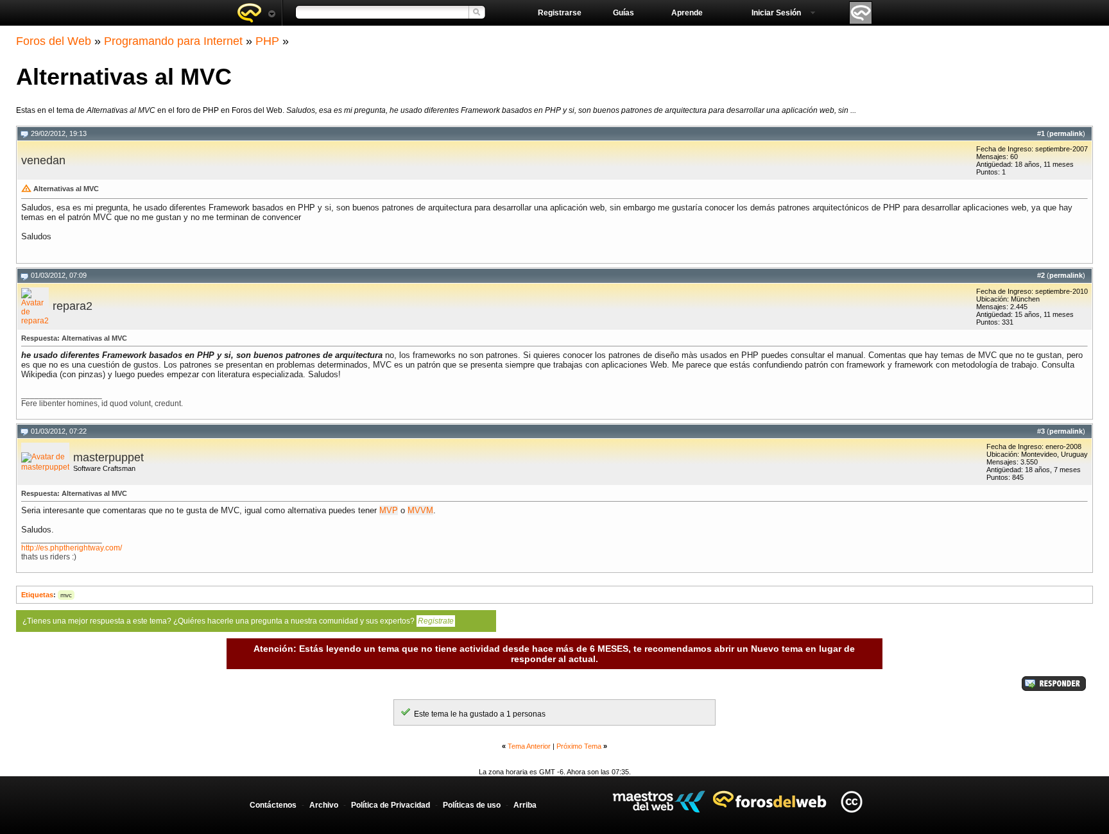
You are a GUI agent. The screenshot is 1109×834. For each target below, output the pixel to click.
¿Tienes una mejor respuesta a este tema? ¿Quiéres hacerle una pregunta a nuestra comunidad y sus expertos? (238, 621)
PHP (267, 41)
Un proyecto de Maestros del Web (658, 801)
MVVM (420, 510)
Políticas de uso (472, 805)
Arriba (525, 805)
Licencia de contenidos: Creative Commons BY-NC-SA (851, 801)
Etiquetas (37, 595)
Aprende (687, 12)
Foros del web (256, 13)
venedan (43, 160)
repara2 (72, 306)
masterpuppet (108, 457)
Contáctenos (273, 805)
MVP (388, 510)
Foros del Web (53, 41)
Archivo (323, 805)
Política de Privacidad (390, 805)
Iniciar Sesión (776, 12)
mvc (66, 595)
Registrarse (559, 12)
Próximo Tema (578, 746)
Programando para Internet (173, 41)
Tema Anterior (529, 746)
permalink (1066, 133)
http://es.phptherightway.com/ (71, 547)
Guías (623, 12)
